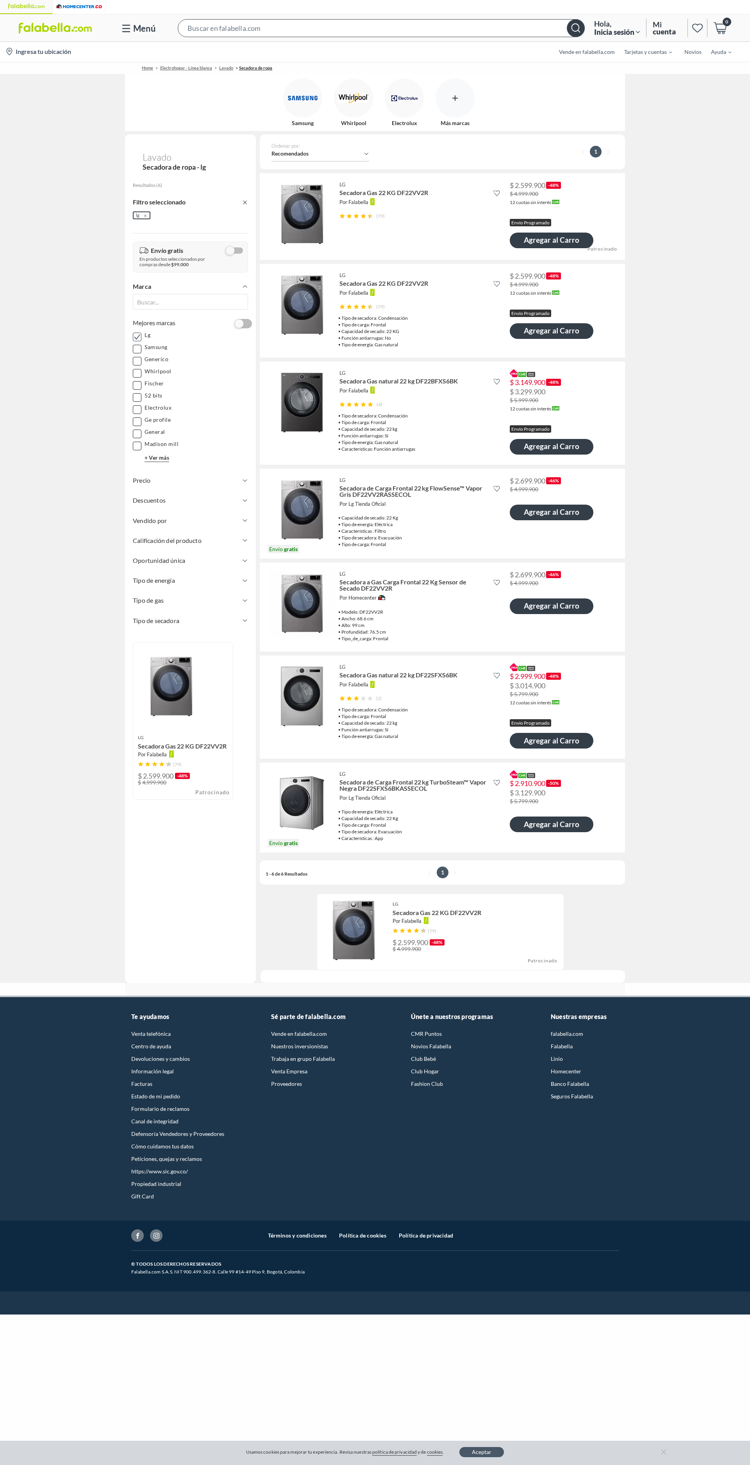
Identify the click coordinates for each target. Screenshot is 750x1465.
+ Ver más (157, 457)
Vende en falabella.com (299, 1033)
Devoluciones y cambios (160, 1058)
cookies (435, 1452)
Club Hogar (425, 1071)
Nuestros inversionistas (299, 1046)
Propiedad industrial (156, 1183)
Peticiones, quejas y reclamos (166, 1158)
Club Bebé (423, 1058)
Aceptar (481, 1452)
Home (147, 67)
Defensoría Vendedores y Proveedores (177, 1133)
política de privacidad (394, 1452)
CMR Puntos (426, 1033)
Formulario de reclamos (160, 1108)
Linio (557, 1058)
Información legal (152, 1071)
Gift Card (142, 1196)
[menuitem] (643, 51)
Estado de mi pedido (155, 1096)
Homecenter (566, 1071)
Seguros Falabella (572, 1096)
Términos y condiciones (297, 1235)
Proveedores (286, 1083)
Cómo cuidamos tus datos (162, 1146)
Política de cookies (362, 1235)
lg (137, 215)
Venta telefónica (151, 1033)
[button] (381, 27)
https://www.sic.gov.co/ (159, 1171)
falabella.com (567, 1033)
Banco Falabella (570, 1083)
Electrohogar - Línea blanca (186, 67)
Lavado (226, 67)
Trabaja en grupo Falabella (303, 1058)
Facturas (141, 1083)
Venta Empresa (289, 1071)
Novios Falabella (431, 1046)
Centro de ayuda (151, 1046)
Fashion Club (427, 1083)
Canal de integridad (155, 1121)
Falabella (562, 1046)
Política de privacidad (426, 1235)
